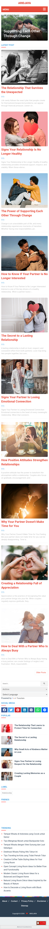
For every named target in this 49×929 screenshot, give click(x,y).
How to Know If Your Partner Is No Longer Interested (24, 276)
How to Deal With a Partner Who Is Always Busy (24, 648)
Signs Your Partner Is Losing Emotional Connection (20, 399)
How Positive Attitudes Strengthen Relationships (24, 462)
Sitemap (24, 906)
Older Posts (41, 672)
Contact (14, 901)
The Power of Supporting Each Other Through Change (22, 213)
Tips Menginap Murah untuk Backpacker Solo (24, 841)
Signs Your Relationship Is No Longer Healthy (21, 152)
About (4, 901)
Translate (20, 698)
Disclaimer (41, 901)
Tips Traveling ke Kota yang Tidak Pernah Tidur (25, 855)
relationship (7, 793)
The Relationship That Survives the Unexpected (22, 90)
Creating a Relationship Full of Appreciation (21, 585)
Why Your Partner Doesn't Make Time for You (22, 524)
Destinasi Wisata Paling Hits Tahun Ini (21, 852)
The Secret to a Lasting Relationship (17, 338)
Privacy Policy (27, 901)
